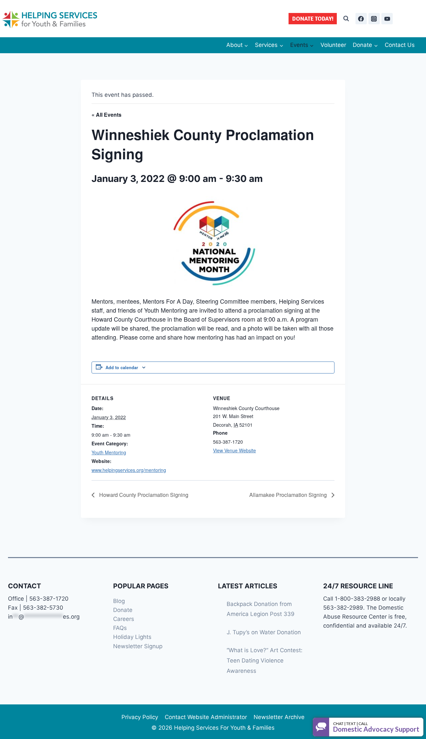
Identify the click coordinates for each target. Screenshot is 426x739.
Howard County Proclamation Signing (143, 495)
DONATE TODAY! (312, 18)
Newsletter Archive (279, 717)
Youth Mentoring (109, 452)
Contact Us (400, 45)
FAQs (120, 628)
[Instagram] (374, 18)
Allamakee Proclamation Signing (288, 495)
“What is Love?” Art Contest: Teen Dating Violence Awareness (265, 660)
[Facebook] (361, 18)
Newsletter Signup (137, 646)
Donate (122, 610)
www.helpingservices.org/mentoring (129, 470)
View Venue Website (234, 450)
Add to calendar (122, 367)
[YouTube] (387, 18)
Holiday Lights (132, 637)
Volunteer (333, 45)
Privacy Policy (139, 717)
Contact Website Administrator (206, 717)
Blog (119, 601)
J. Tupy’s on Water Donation (264, 632)
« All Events (106, 114)
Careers (123, 619)
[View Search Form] (346, 19)
